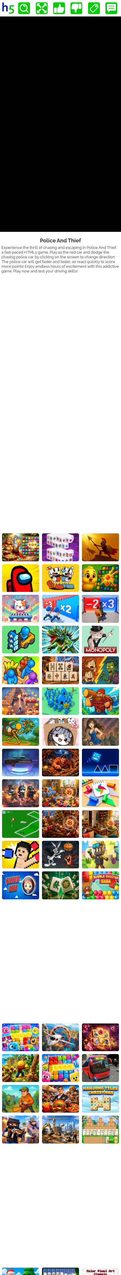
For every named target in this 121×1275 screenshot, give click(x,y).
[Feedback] (111, 8)
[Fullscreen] (42, 8)
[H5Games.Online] (8, 8)
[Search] (24, 8)
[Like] (59, 8)
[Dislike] (76, 8)
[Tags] (94, 8)
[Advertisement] (60, 336)
